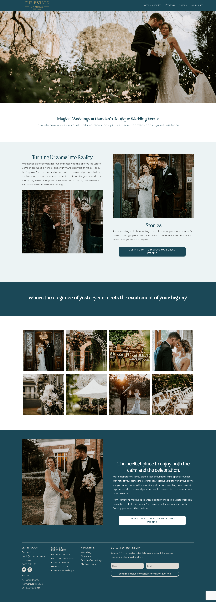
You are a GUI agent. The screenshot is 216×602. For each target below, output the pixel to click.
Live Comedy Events (62, 558)
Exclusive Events (60, 562)
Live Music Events (61, 554)
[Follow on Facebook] (24, 569)
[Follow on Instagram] (29, 569)
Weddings (170, 5)
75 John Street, (30, 580)
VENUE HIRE (87, 547)
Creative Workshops (62, 570)
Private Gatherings (91, 560)
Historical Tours (59, 566)
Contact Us (28, 552)
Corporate (87, 556)
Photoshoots (88, 564)
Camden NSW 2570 (32, 584)
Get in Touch (197, 5)
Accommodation (152, 5)
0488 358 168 (29, 564)
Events (181, 5)
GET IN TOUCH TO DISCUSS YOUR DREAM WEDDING (152, 251)
